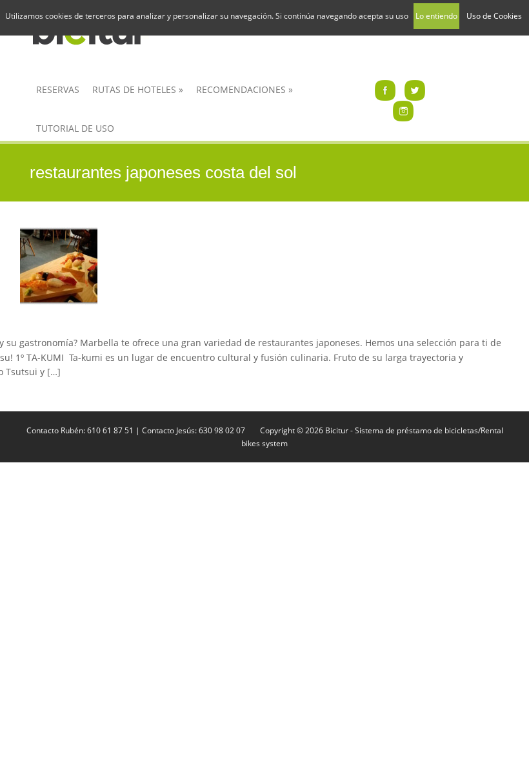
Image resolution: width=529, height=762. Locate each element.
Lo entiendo (436, 15)
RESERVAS (57, 89)
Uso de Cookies (494, 15)
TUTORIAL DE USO (75, 128)
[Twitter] (415, 89)
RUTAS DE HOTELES (137, 89)
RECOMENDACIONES (244, 89)
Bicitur (336, 430)
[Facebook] (385, 89)
